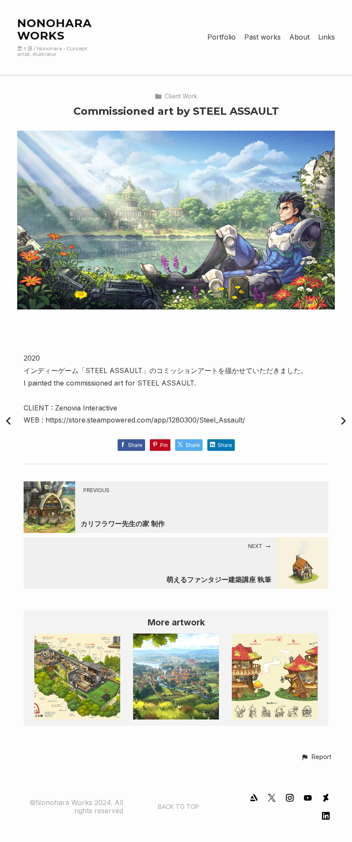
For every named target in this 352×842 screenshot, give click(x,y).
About (299, 37)
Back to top (178, 806)
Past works (262, 37)
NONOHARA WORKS (54, 29)
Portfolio (221, 37)
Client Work (181, 96)
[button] (316, 757)
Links (326, 37)
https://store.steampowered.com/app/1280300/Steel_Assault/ (145, 420)
